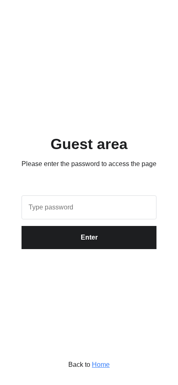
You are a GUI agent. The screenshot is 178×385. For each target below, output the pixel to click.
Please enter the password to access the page (89, 163)
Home (101, 364)
